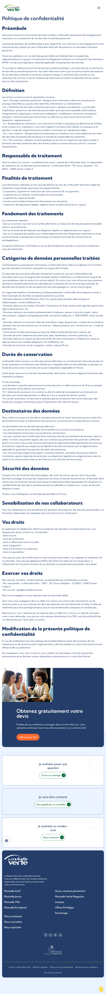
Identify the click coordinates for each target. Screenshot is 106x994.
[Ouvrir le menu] (99, 8)
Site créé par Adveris (53, 972)
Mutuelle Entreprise (15, 907)
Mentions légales (40, 967)
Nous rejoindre (12, 927)
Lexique (59, 902)
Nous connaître (13, 921)
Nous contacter (13, 916)
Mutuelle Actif (12, 891)
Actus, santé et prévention (70, 891)
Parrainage (61, 913)
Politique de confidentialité (61, 967)
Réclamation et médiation (86, 967)
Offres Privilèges (64, 907)
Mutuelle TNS (12, 902)
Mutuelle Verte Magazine (69, 896)
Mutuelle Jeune (12, 896)
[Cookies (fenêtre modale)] (101, 989)
